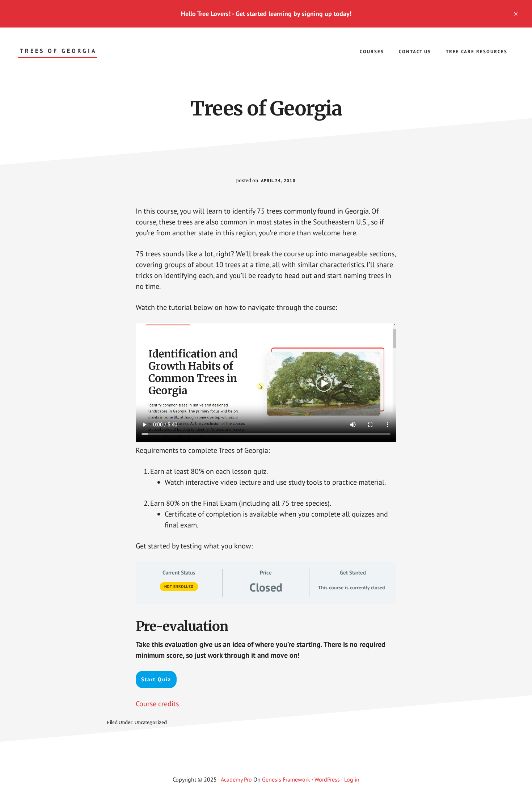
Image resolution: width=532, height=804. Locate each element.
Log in (351, 779)
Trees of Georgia (58, 50)
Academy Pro (236, 779)
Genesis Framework (286, 779)
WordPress (327, 779)
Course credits (157, 703)
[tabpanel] (266, 457)
